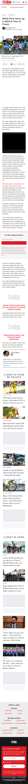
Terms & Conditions (13, 773)
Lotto (4, 168)
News (20, 29)
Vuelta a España (8, 713)
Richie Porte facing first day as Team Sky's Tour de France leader (14, 307)
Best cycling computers (20, 723)
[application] (14, 140)
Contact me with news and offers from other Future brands (14, 762)
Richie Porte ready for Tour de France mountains (14, 337)
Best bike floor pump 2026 (17, 7)
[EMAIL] (12, 355)
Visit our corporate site (19, 777)
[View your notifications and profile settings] (10, 2)
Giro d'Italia (19, 710)
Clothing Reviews (20, 733)
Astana (19, 164)
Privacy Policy (19, 772)
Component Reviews (7, 733)
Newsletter (22, 64)
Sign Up (14, 766)
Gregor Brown (12, 27)
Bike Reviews (21, 730)
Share (6, 64)
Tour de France (11, 15)
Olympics (20, 713)
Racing (3, 15)
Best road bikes (7, 720)
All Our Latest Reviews (7, 730)
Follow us (15, 64)
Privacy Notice (21, 248)
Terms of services (20, 247)
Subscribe (18, 2)
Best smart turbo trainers (7, 723)
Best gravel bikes (21, 720)
